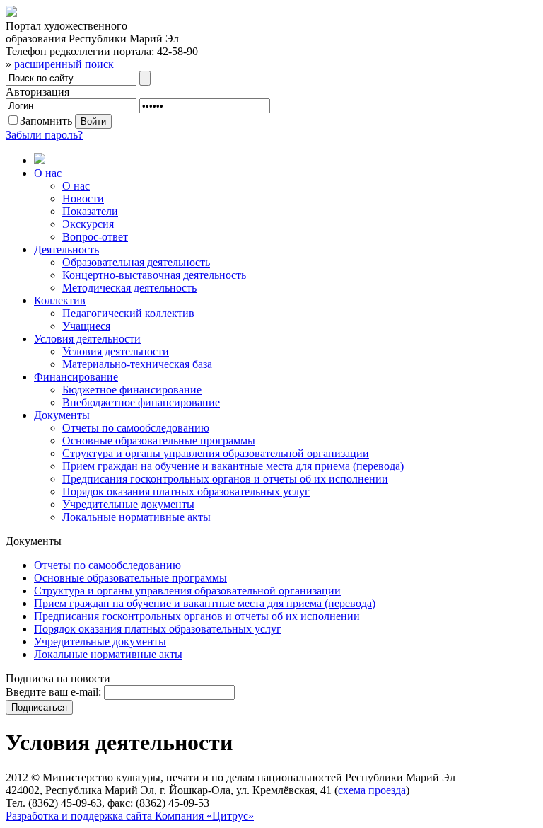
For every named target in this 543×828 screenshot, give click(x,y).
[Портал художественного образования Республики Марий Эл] (11, 13)
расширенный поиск (64, 64)
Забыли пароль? (44, 135)
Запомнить (46, 121)
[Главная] (285, 160)
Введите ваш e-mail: (53, 692)
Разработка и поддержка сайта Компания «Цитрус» (130, 816)
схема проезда (372, 790)
